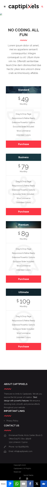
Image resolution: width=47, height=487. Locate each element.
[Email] (23, 483)
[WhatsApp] (16, 483)
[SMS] (10, 483)
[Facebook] (30, 483)
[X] (37, 483)
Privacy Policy (12, 421)
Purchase (23, 144)
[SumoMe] (43, 483)
